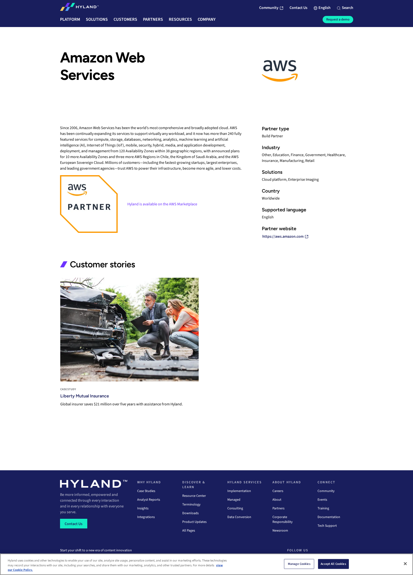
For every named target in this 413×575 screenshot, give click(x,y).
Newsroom (280, 530)
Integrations (146, 517)
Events (322, 499)
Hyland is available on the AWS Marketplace (162, 204)
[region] (206, 564)
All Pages (188, 530)
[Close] (405, 563)
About (276, 499)
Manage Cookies (299, 563)
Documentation (329, 517)
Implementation (239, 491)
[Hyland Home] (79, 8)
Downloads (190, 513)
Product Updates (194, 522)
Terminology (191, 504)
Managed (233, 499)
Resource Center (194, 495)
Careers (277, 491)
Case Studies (146, 491)
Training (323, 508)
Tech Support (327, 525)
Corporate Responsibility (282, 519)
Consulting (235, 508)
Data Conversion (239, 517)
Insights (143, 508)
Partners (278, 508)
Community (326, 491)
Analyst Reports (148, 499)
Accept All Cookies (333, 563)
